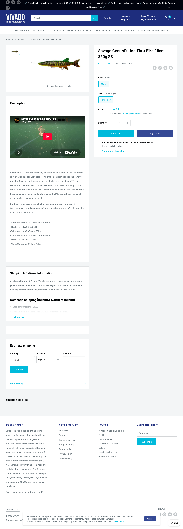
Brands (107, 18)
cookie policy (118, 521)
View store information (113, 151)
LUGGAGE (116, 30)
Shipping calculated (130, 113)
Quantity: (102, 122)
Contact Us (172, 5)
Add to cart (116, 133)
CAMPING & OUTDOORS (156, 30)
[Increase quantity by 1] (127, 123)
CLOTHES (128, 30)
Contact (63, 435)
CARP (59, 30)
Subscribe (147, 441)
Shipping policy (66, 444)
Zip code (67, 353)
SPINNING (70, 30)
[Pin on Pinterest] (160, 68)
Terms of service (67, 439)
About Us (63, 430)
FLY (87, 30)
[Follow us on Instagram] (13, 2)
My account (147, 19)
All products (19, 39)
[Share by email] (171, 68)
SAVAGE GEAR (104, 63)
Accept (150, 519)
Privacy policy (65, 453)
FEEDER (49, 30)
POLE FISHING (36, 30)
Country (14, 353)
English (10, 509)
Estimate (18, 369)
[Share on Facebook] (155, 68)
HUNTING (139, 30)
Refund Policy (16, 383)
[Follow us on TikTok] (8, 8)
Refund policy (66, 449)
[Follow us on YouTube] (19, 2)
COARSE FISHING (20, 30)
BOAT (96, 30)
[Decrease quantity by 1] (112, 123)
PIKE (80, 30)
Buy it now (155, 133)
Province (41, 353)
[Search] (94, 18)
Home (8, 39)
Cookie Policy (65, 458)
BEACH (105, 30)
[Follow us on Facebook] (8, 2)
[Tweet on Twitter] (165, 68)
